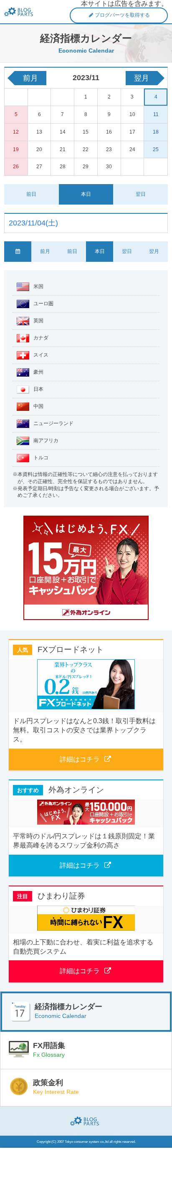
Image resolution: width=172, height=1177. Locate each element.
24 (132, 149)
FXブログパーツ (20, 11)
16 (109, 132)
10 (132, 114)
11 (156, 114)
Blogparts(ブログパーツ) (86, 1121)
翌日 (141, 194)
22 (86, 149)
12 (16, 132)
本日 (86, 194)
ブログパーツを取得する (122, 15)
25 (156, 149)
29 (86, 167)
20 (39, 149)
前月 (30, 78)
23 (109, 149)
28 (63, 167)
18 (156, 132)
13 (39, 132)
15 (86, 132)
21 (63, 149)
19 (16, 149)
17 (132, 132)
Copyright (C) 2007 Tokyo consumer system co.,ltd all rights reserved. (86, 1142)
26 (16, 167)
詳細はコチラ (80, 759)
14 (63, 132)
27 (39, 167)
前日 (31, 194)
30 (109, 167)
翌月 (141, 78)
